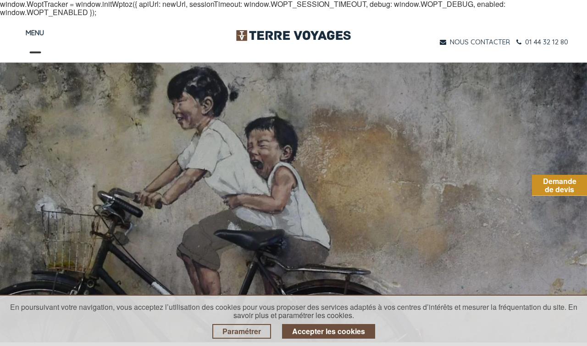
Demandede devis (559, 185)
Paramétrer (241, 331)
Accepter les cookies (328, 331)
